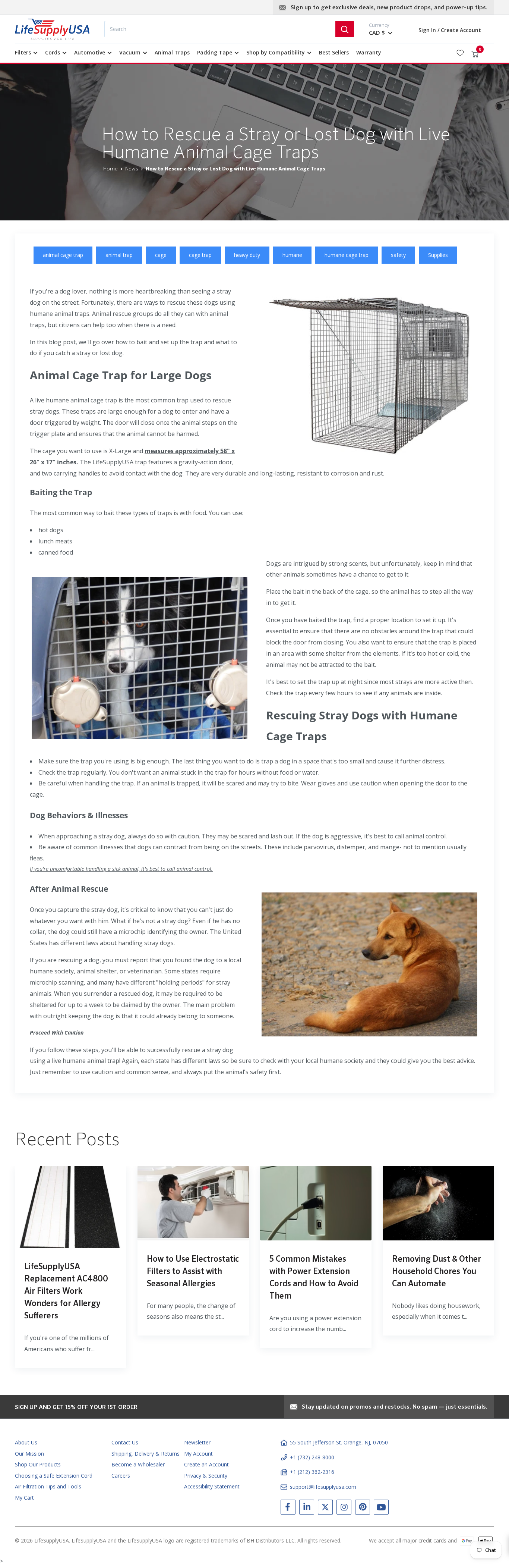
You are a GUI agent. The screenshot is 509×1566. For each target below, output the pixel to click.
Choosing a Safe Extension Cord (53, 1475)
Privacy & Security (205, 1475)
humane (292, 254)
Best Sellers (334, 52)
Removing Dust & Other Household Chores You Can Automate (436, 1271)
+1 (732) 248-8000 (312, 1457)
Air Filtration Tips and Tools (48, 1486)
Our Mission (29, 1453)
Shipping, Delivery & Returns (145, 1453)
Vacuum (129, 52)
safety (398, 254)
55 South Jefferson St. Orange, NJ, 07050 (339, 1442)
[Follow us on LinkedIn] (306, 1509)
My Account (198, 1453)
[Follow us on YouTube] (381, 1509)
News (131, 169)
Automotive (89, 52)
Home (110, 169)
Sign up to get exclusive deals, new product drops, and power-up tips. (389, 8)
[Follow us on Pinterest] (362, 1509)
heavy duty (247, 254)
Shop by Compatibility (275, 52)
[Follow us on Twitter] (325, 1509)
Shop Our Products (38, 1464)
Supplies (438, 254)
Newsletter (197, 1442)
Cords (52, 52)
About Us (26, 1442)
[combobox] (219, 29)
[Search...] (344, 29)
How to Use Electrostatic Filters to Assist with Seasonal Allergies (193, 1271)
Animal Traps (172, 52)
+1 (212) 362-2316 (312, 1471)
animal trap (119, 254)
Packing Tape (214, 52)
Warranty (368, 52)
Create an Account (206, 1464)
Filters (23, 52)
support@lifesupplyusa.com (323, 1486)
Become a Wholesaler (138, 1464)
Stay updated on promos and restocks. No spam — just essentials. (394, 1407)
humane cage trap (347, 254)
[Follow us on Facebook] (288, 1509)
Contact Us (124, 1442)
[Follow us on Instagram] (343, 1509)
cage (161, 254)
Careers (120, 1475)
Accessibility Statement (212, 1486)
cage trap (200, 254)
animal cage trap (63, 254)
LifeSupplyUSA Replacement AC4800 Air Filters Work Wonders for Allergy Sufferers (66, 1291)
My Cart (24, 1497)
